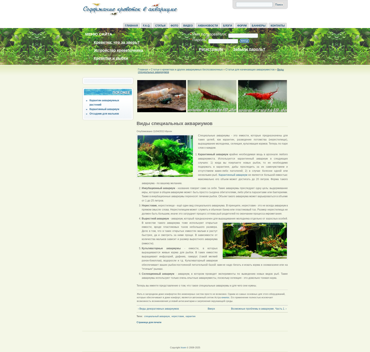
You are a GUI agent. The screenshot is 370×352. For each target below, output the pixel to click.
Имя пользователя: (208, 34)
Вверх (211, 308)
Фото (174, 25)
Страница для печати (149, 322)
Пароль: (198, 40)
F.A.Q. (146, 25)
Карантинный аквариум (104, 109)
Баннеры (259, 25)
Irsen (183, 347)
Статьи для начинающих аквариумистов (250, 69)
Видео (188, 25)
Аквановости (208, 25)
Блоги (227, 25)
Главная (131, 25)
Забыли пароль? (249, 49)
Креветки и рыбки (111, 58)
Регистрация (211, 49)
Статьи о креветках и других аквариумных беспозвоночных (187, 69)
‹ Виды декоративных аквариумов (158, 308)
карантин (190, 316)
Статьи (160, 25)
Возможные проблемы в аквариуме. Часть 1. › (258, 308)
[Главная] (130, 16)
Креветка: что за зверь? (117, 42)
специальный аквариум (157, 316)
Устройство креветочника (118, 50)
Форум (242, 25)
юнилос (225, 297)
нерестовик (178, 316)
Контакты (278, 25)
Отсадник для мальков (104, 113)
